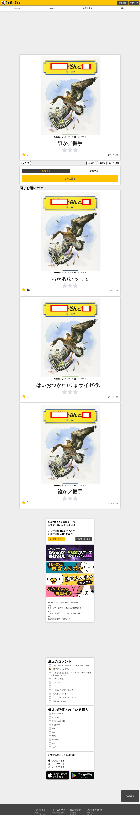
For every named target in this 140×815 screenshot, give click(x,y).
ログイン (134, 3)
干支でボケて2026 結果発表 (59, 618)
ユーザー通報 (114, 163)
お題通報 (101, 163)
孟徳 (53, 728)
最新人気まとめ (58, 813)
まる (53, 743)
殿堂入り (38, 813)
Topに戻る (130, 796)
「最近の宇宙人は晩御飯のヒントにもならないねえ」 (71, 665)
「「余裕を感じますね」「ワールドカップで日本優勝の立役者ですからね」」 (71, 674)
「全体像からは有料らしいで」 (63, 690)
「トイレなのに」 (58, 683)
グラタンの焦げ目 (58, 721)
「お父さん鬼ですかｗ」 (60, 694)
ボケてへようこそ (83, 539)
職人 (123, 8)
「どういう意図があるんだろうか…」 (65, 697)
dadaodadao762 (58, 714)
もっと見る (70, 178)
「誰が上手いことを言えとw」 (62, 669)
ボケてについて (93, 813)
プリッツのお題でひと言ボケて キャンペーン (66, 612)
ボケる (52, 8)
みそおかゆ (56, 725)
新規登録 (122, 3)
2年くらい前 (113, 155)
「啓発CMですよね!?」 (60, 701)
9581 (53, 732)
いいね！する (57, 760)
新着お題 (73, 813)
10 (28, 290)
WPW (54, 736)
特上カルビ (56, 717)
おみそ (54, 747)
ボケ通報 (91, 163)
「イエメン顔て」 (58, 679)
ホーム (17, 8)
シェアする (25, 163)
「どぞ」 (54, 686)
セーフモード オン (56, 539)
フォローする (57, 763)
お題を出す (87, 8)
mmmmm (55, 740)
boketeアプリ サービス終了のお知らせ (63, 601)
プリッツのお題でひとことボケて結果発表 (64, 607)
